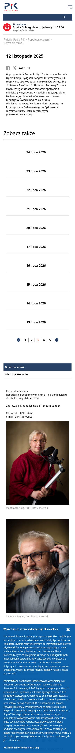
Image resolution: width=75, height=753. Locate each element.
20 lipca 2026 (36, 228)
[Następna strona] (56, 340)
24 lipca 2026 (36, 152)
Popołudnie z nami (39, 39)
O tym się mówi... (13, 43)
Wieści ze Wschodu (16, 374)
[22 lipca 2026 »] (15, 187)
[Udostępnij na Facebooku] (9, 68)
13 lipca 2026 (36, 322)
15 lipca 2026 (36, 284)
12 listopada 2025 (24, 56)
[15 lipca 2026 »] (15, 281)
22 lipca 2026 (36, 190)
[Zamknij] (68, 629)
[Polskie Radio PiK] (11, 7)
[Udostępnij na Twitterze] (15, 68)
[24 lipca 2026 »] (15, 149)
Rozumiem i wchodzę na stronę (21, 747)
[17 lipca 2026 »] (15, 244)
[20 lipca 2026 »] (15, 225)
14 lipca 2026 (36, 303)
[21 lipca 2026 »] (15, 206)
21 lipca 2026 (36, 209)
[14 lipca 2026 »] (15, 300)
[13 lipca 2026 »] (15, 319)
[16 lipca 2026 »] (15, 263)
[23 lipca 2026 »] (15, 168)
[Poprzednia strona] (18, 340)
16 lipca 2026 (36, 265)
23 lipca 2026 (36, 171)
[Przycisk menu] (70, 7)
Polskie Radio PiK (14, 39)
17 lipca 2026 (36, 247)
